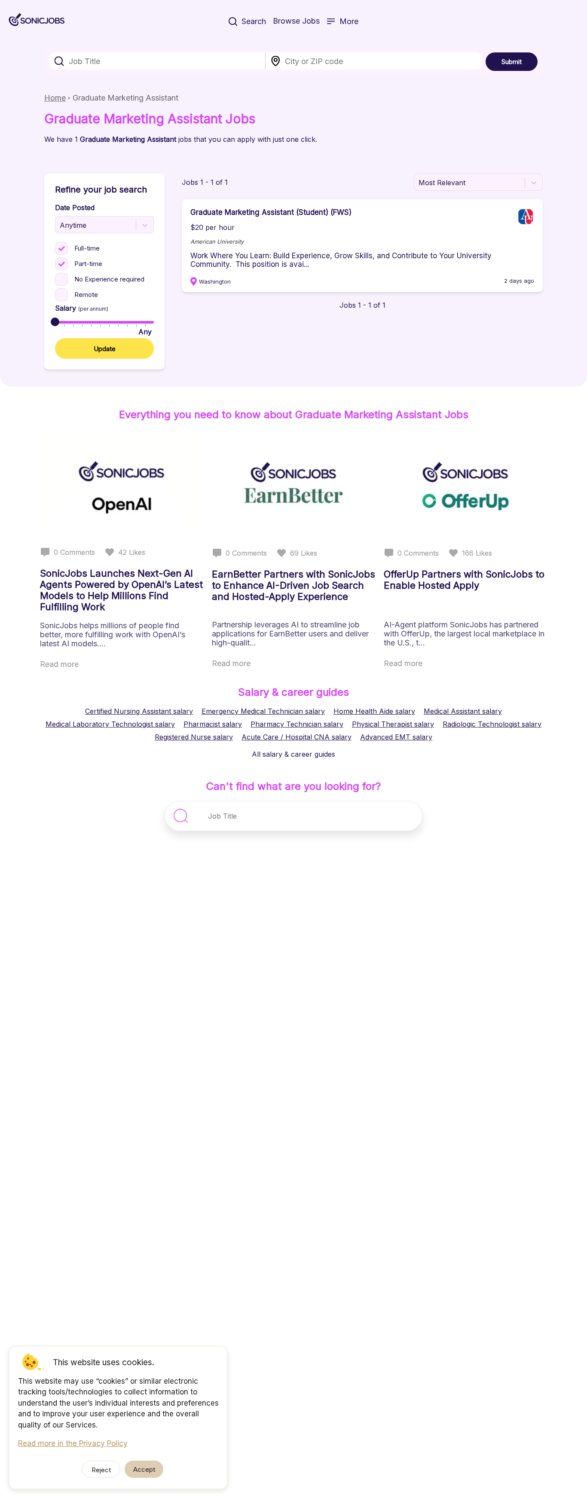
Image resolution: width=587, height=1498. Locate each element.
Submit (511, 62)
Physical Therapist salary (393, 724)
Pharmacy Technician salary (297, 724)
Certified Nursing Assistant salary (139, 711)
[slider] (55, 322)
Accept (144, 1469)
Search (254, 21)
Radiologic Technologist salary (492, 724)
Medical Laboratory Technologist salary (110, 724)
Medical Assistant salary (463, 711)
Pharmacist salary (212, 724)
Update (105, 349)
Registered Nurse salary (194, 737)
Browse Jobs (296, 20)
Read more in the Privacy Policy (73, 1443)
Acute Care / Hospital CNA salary (297, 737)
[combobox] (157, 61)
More (348, 21)
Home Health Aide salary (374, 711)
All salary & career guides (293, 754)
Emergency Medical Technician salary (263, 711)
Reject (101, 1470)
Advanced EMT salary (396, 737)
